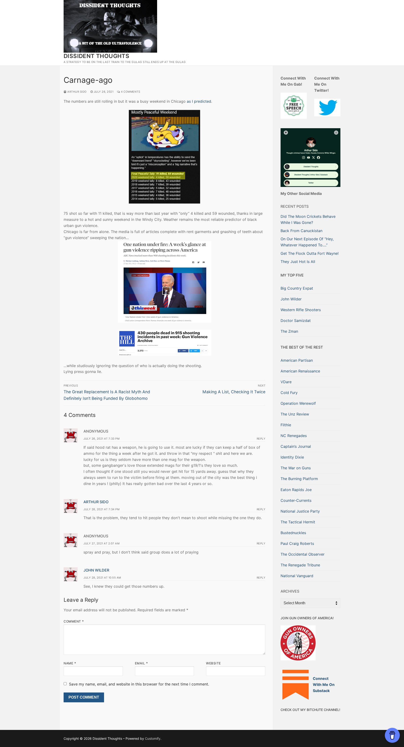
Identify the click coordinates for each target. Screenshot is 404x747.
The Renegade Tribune (300, 565)
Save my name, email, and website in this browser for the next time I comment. (139, 684)
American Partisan (297, 360)
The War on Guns (296, 468)
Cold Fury (289, 392)
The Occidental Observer (303, 554)
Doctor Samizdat (296, 320)
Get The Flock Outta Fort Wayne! (310, 253)
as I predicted (199, 101)
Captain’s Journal (296, 446)
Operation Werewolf (298, 403)
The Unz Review (295, 414)
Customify (152, 738)
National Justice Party (300, 511)
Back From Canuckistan (301, 230)
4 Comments (130, 91)
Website (213, 663)
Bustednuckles (293, 532)
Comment (74, 621)
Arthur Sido (77, 91)
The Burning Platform (299, 478)
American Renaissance (300, 371)
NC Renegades (294, 435)
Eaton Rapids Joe (296, 489)
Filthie (286, 425)
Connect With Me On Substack (324, 684)
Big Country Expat (297, 288)
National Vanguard (297, 575)
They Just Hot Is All (298, 261)
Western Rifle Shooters (301, 309)
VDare (286, 381)
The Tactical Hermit (298, 522)
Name (70, 663)
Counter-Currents (296, 500)
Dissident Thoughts (96, 56)
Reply (261, 438)
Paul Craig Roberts (297, 543)
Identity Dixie (292, 457)
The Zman (289, 331)
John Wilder (96, 570)
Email (141, 663)
